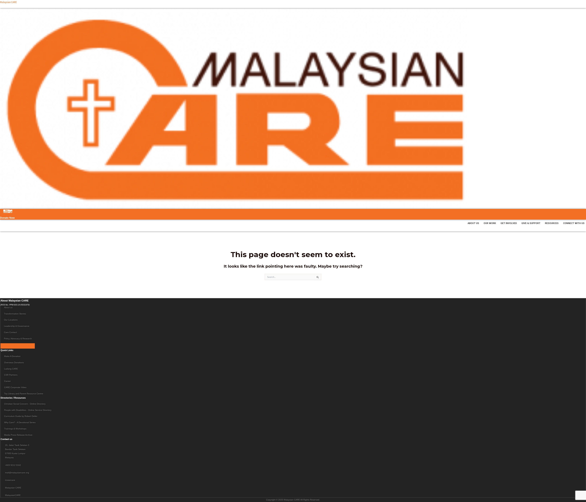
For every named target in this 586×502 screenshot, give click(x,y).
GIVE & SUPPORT (530, 223)
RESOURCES (552, 223)
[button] (474, 223)
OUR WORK (490, 223)
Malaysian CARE (8, 2)
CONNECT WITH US (573, 223)
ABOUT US (473, 223)
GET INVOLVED (509, 223)
